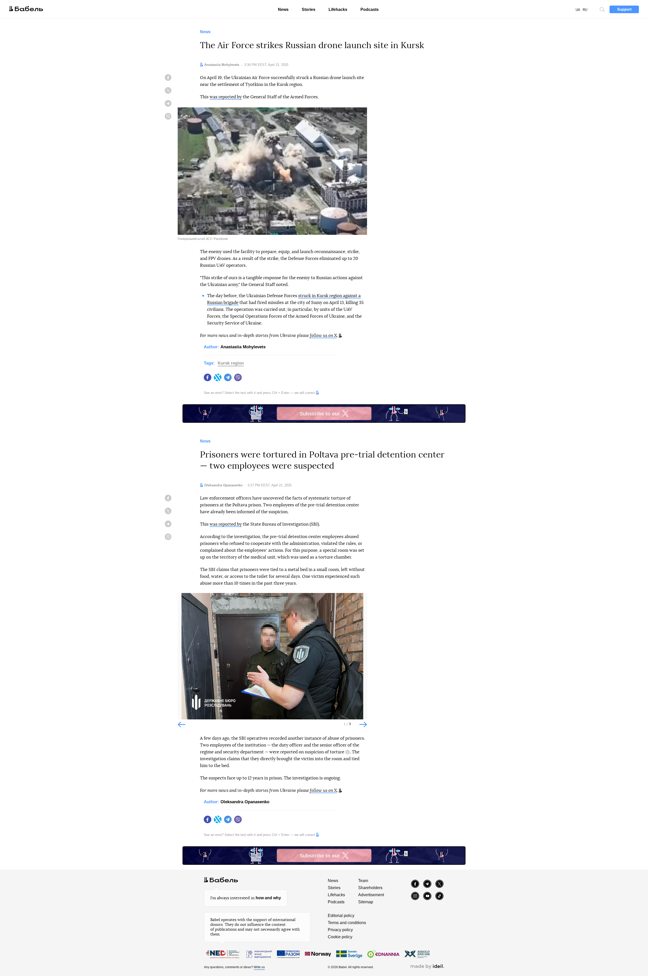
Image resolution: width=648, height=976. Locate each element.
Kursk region (231, 363)
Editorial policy (341, 915)
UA (578, 10)
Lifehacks (338, 9)
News (283, 9)
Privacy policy (340, 930)
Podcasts (369, 9)
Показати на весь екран (185, 601)
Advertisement (371, 895)
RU (585, 10)
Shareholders (370, 888)
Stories (308, 9)
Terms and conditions (347, 923)
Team (363, 880)
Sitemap (365, 902)
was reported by (226, 97)
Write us (259, 967)
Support (624, 9)
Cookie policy (340, 937)
